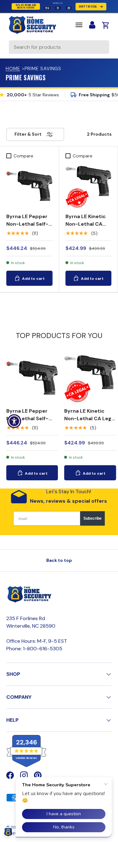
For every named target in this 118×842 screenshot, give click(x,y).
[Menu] (79, 25)
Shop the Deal (88, 6)
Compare (23, 156)
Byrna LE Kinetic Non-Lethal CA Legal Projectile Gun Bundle (85, 227)
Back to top (59, 560)
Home (13, 68)
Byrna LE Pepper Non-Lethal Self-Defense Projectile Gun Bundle (27, 231)
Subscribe (92, 518)
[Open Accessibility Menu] (14, 421)
